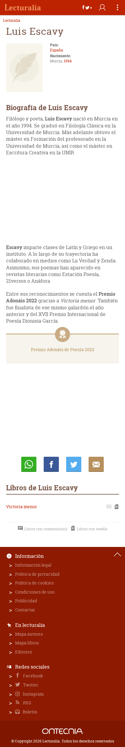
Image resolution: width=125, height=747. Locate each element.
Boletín (29, 712)
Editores (23, 652)
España (56, 50)
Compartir (51, 464)
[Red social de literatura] (23, 7)
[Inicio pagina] (117, 554)
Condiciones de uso (35, 592)
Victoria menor (21, 506)
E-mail (96, 464)
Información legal (33, 565)
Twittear (73, 464)
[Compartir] (87, 7)
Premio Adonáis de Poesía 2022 (62, 349)
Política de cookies (34, 583)
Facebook (32, 676)
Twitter (30, 685)
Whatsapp (28, 464)
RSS (26, 703)
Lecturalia (11, 20)
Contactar (25, 610)
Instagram (33, 694)
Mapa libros (27, 643)
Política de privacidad (37, 574)
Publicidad (26, 601)
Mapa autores (29, 634)
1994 (68, 61)
